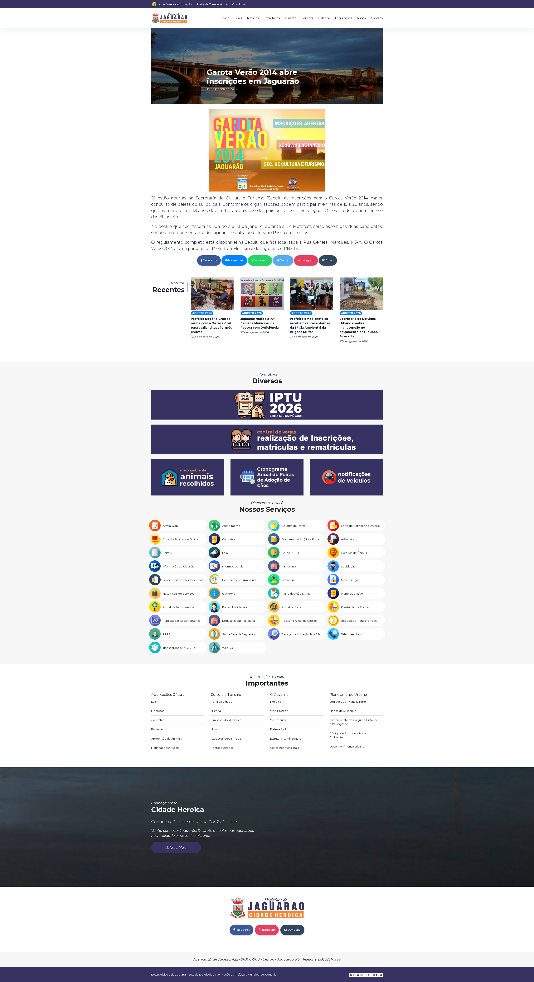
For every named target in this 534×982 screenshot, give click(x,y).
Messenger (235, 260)
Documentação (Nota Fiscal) (301, 539)
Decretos (157, 710)
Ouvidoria (238, 4)
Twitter (285, 260)
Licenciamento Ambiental (239, 580)
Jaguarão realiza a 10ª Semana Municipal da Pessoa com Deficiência (260, 323)
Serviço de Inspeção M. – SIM (301, 634)
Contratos (228, 539)
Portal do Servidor (294, 607)
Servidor (307, 18)
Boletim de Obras (293, 525)
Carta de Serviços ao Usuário (360, 525)
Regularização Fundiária (238, 620)
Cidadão (324, 18)
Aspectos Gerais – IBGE (226, 738)
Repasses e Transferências (359, 620)
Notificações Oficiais (165, 747)
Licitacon (288, 580)
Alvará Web (170, 525)
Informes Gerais (232, 566)
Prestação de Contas (355, 607)
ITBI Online (289, 566)
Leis (153, 701)
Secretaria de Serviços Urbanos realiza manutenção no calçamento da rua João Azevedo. (359, 327)
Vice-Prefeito (279, 710)
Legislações (343, 18)
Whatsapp (261, 260)
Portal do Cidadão (234, 607)
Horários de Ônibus (354, 553)
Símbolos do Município (226, 720)
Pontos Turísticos (222, 747)
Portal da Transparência (212, 4)
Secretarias (272, 18)
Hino (214, 729)
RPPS (361, 18)
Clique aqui (176, 847)
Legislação (348, 566)
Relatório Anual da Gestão (299, 620)
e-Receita (348, 539)
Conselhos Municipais (284, 747)
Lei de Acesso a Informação (174, 4)
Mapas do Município (343, 710)
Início (225, 18)
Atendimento (231, 525)
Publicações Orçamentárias (181, 620)
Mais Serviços (350, 580)
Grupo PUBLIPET (293, 553)
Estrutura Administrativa (286, 738)
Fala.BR (227, 553)
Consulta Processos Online (180, 539)
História (216, 710)
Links (238, 18)
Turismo (290, 18)
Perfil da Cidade (221, 701)
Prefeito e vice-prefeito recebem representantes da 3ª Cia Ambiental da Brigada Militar (310, 325)
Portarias (157, 729)
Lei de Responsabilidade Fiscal (183, 580)
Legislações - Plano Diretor (348, 701)
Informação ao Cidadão (179, 566)
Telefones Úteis (351, 634)
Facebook (209, 260)
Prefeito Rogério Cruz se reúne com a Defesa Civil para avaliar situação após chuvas (211, 325)
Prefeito (275, 701)
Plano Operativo (352, 593)
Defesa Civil (278, 729)
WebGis (227, 647)
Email (329, 260)
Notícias (253, 18)
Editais (167, 553)
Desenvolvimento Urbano (347, 746)
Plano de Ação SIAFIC (296, 593)
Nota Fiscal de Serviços (178, 593)
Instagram (307, 260)
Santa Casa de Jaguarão (238, 634)
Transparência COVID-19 (179, 647)
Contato (377, 18)
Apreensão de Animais (166, 738)
